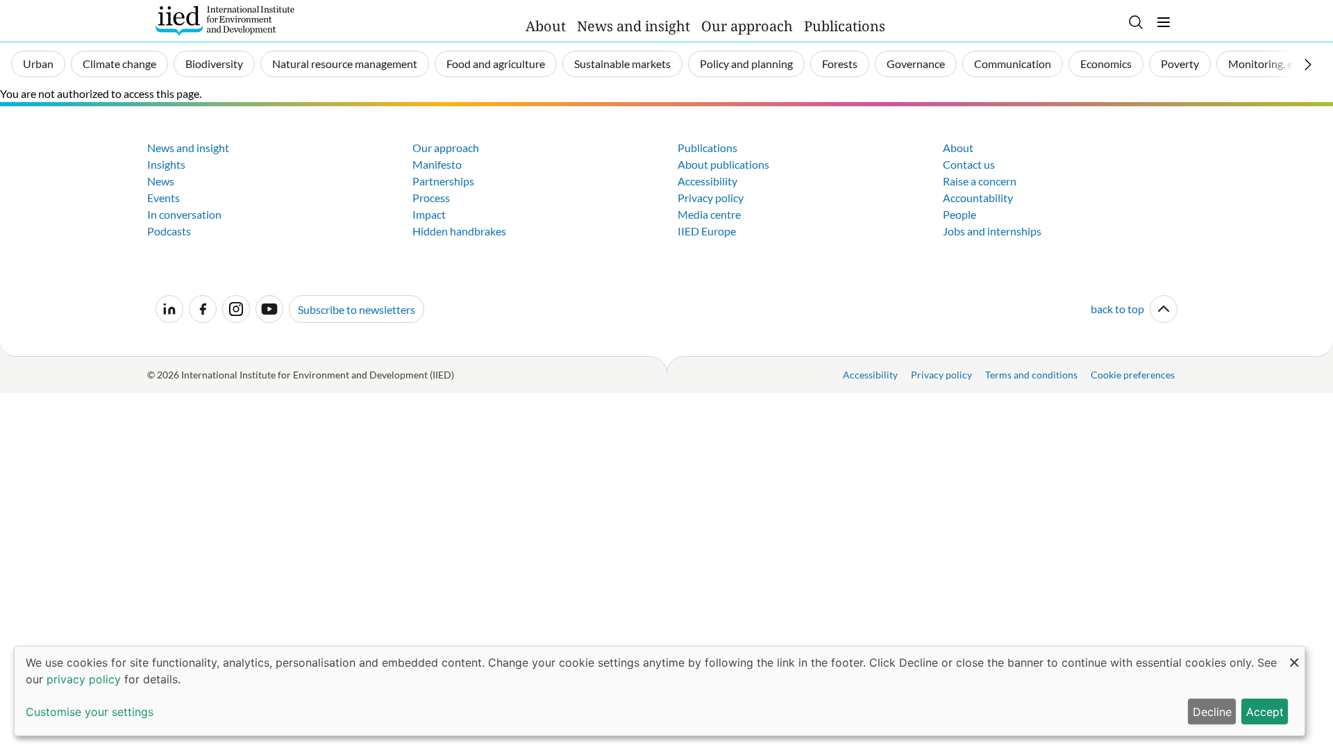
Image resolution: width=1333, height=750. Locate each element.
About (546, 26)
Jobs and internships (992, 231)
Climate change (119, 63)
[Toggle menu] (1163, 22)
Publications (844, 26)
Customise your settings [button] (89, 712)
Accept (1265, 712)
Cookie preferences (1133, 375)
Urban (38, 63)
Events (163, 197)
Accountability (978, 197)
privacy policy (84, 679)
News (160, 181)
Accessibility (707, 181)
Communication (1012, 63)
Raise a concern (979, 181)
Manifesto (437, 164)
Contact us (969, 164)
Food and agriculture (495, 63)
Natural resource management (344, 63)
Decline (1212, 712)
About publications (723, 164)
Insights (166, 164)
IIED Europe (707, 231)
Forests (839, 63)
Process (431, 197)
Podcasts (169, 231)
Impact (429, 214)
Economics (1106, 63)
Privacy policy (711, 197)
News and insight (633, 26)
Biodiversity (214, 63)
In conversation (184, 214)
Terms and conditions (1031, 375)
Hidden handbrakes (459, 231)
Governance (916, 63)
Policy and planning (746, 63)
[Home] (225, 21)
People (959, 214)
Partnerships (443, 181)
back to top (1117, 308)
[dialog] (659, 691)
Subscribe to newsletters (356, 309)
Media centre (709, 214)
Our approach (747, 26)
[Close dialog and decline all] (1294, 655)
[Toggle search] (1136, 22)
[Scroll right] (1308, 64)
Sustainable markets (622, 63)
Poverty (1180, 63)
